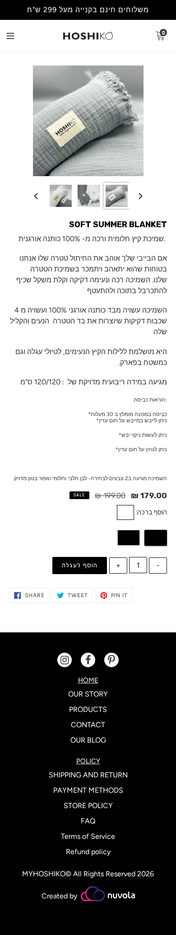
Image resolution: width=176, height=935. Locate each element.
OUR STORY (88, 694)
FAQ (88, 821)
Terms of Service (88, 836)
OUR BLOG (88, 740)
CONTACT (88, 724)
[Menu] (17, 34)
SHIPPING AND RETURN (88, 775)
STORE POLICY (88, 805)
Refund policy (88, 851)
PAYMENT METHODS (88, 790)
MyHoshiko (43, 874)
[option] (60, 196)
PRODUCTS (88, 709)
